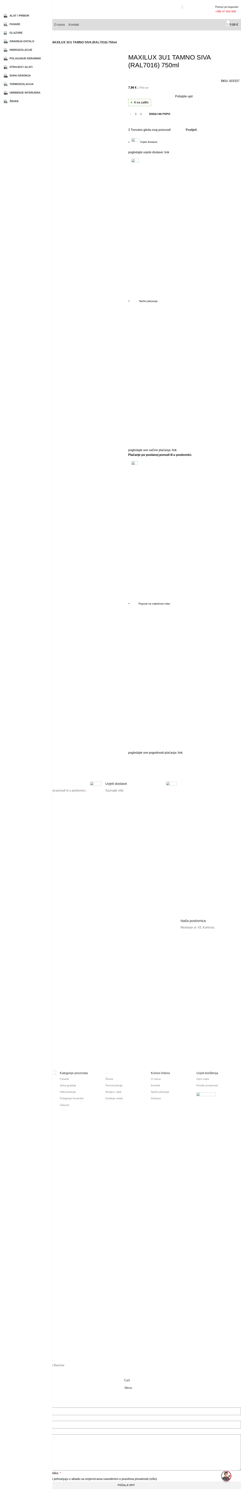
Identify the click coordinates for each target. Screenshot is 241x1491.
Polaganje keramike (72, 1098)
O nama (156, 1078)
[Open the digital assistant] (226, 1476)
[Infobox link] (126, 924)
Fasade (64, 1078)
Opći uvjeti (202, 1078)
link (166, 152)
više (153, 1479)
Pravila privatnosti (207, 1085)
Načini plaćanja (160, 1091)
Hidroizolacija (68, 1091)
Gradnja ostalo (114, 1098)
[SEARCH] (182, 7)
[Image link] (205, 1101)
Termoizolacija (114, 1085)
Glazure (64, 1104)
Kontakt (155, 1085)
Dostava (156, 1098)
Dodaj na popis (159, 114)
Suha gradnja (68, 1085)
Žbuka (109, 1078)
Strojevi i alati (113, 1091)
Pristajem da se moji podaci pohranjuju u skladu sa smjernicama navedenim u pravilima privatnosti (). (87, 1479)
